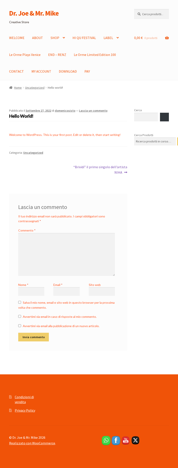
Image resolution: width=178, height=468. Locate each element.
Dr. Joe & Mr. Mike (34, 13)
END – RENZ (57, 54)
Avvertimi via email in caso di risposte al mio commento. (60, 316)
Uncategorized (34, 88)
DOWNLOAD (68, 71)
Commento (27, 230)
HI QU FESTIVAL (84, 38)
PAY (87, 71)
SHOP (55, 38)
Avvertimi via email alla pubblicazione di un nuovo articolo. (61, 326)
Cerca (138, 110)
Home (18, 88)
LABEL (108, 38)
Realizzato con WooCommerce (32, 443)
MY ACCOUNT (41, 71)
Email (58, 285)
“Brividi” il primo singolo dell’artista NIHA (100, 170)
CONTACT (16, 71)
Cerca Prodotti (143, 135)
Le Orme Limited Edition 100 (95, 54)
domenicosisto (65, 111)
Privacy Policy (25, 410)
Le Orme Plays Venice (25, 54)
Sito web (95, 285)
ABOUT (37, 38)
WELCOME (17, 38)
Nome (23, 285)
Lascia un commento (93, 111)
